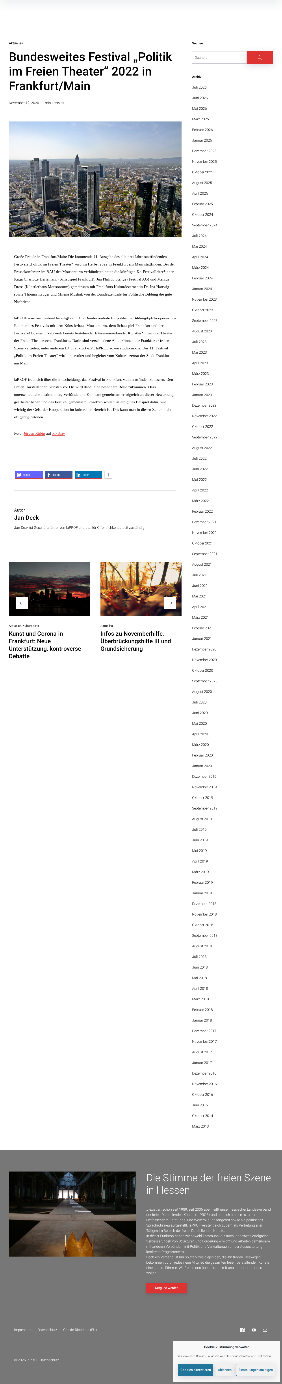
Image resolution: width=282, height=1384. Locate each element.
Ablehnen (225, 1370)
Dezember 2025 (204, 151)
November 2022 (204, 416)
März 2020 (200, 745)
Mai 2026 (199, 108)
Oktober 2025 (202, 172)
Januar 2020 (202, 766)
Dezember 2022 (204, 405)
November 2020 (204, 660)
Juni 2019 (200, 840)
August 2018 (202, 946)
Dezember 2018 (204, 904)
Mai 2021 (199, 596)
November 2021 (204, 533)
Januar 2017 (202, 1063)
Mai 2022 (199, 480)
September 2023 (204, 321)
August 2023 (202, 331)
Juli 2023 (199, 342)
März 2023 (200, 374)
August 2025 (202, 183)
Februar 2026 (202, 130)
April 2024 (200, 257)
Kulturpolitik (30, 626)
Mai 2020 (199, 723)
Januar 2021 (202, 639)
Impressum (23, 1330)
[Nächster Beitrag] (141, 589)
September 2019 (204, 808)
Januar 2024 (202, 289)
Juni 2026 (200, 98)
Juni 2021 (200, 586)
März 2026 (200, 119)
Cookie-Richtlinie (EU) (80, 1330)
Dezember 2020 (204, 649)
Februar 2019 (202, 882)
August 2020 (202, 692)
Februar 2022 (202, 511)
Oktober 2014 (202, 1116)
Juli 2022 (199, 458)
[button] (29, 475)
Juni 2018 (200, 967)
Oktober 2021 (202, 543)
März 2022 (200, 501)
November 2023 (204, 299)
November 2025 (204, 161)
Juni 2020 (200, 713)
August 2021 (202, 564)
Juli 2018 (199, 957)
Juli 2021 (199, 575)
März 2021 (200, 617)
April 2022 (200, 490)
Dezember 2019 (204, 776)
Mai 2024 (199, 246)
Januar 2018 (202, 1020)
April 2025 (200, 193)
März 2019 (200, 872)
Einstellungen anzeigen (256, 1370)
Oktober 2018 (202, 925)
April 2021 (200, 607)
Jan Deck (26, 517)
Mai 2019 (199, 851)
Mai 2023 (199, 352)
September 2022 (204, 437)
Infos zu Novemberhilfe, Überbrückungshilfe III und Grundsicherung (135, 641)
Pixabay (58, 433)
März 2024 (200, 267)
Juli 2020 (199, 702)
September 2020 (204, 681)
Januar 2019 (202, 893)
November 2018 (204, 914)
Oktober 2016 (202, 1094)
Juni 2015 (200, 1105)
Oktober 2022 (202, 427)
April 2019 (200, 861)
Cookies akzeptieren (195, 1370)
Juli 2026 (199, 87)
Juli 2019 (199, 829)
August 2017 (202, 1052)
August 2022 (202, 448)
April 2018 (200, 988)
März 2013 (200, 1126)
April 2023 (200, 363)
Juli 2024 (199, 236)
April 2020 (200, 734)
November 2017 (204, 1041)
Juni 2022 (200, 469)
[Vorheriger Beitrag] (49, 589)
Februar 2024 (202, 278)
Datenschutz (47, 1330)
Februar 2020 (202, 755)
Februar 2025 (202, 204)
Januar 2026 (202, 140)
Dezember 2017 (204, 1031)
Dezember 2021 (204, 522)
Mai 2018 (199, 978)
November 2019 (204, 787)
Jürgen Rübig (34, 433)
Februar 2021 (202, 628)
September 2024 (204, 225)
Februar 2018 (202, 1010)
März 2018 (200, 999)
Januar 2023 (202, 395)
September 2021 (204, 554)
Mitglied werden (166, 1288)
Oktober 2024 (202, 214)
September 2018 (204, 935)
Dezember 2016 (204, 1073)
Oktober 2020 (202, 670)
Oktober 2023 (202, 310)
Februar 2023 (202, 384)
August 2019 (202, 819)
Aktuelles (16, 43)
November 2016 (204, 1084)
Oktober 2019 (202, 798)
